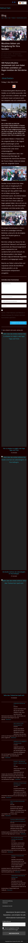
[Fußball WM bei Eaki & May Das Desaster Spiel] (7, 886)
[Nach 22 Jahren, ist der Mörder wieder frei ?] (7, 728)
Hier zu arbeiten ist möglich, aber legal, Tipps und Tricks (14, 449)
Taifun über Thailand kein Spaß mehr (14, 695)
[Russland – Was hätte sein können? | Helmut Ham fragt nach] (7, 766)
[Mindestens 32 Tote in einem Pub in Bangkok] (7, 788)
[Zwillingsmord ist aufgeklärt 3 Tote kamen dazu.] (7, 746)
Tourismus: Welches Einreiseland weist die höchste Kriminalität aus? (19, 821)
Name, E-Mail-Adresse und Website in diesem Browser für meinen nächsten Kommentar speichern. (13, 315)
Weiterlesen (8, 719)
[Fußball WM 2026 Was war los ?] (7, 708)
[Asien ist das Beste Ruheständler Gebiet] (7, 806)
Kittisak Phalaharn (7, 78)
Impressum (5, 908)
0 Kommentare (7, 57)
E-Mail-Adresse (7, 927)
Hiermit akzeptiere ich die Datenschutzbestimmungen (11, 934)
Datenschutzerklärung (7, 906)
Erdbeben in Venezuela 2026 (20, 859)
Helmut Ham (5, 8)
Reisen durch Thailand (9, 56)
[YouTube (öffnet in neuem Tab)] (15, 2)
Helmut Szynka (7, 54)
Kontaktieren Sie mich (7, 911)
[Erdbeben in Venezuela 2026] (7, 864)
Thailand (20, 56)
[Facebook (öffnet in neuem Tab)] (13, 2)
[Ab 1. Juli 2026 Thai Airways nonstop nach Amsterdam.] (7, 846)
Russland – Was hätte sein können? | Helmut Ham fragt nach (20, 763)
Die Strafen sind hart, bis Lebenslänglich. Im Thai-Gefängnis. (14, 572)
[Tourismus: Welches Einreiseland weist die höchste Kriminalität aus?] (7, 824)
